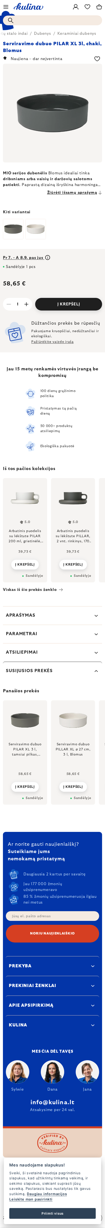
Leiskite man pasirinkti (30, 1199)
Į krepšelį (68, 304)
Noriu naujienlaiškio (52, 933)
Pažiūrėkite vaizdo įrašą (52, 342)
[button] (25, 785)
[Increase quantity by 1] (26, 304)
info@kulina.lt (53, 1102)
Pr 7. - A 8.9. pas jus (23, 258)
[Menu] (6, 7)
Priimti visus (52, 1213)
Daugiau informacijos (47, 1194)
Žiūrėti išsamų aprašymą (72, 193)
